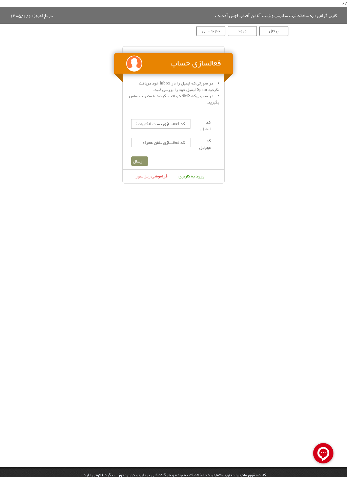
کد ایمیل (206, 126)
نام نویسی (211, 31)
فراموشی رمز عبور (151, 176)
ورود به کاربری (191, 176)
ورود (242, 31)
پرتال (274, 31)
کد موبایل (205, 144)
